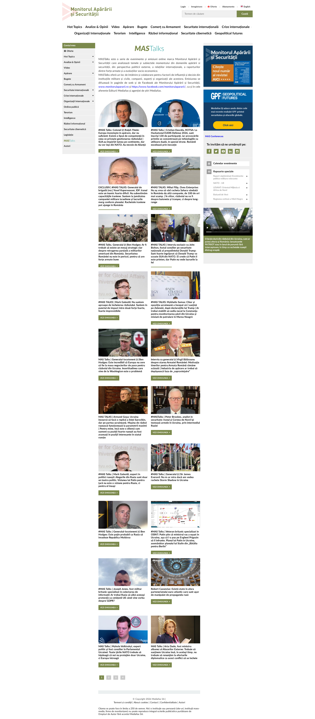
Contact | (154, 702)
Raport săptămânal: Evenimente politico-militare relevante (228, 177)
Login (183, 7)
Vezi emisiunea (108, 152)
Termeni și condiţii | (123, 702)
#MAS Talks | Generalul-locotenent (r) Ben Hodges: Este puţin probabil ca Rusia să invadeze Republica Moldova (121, 534)
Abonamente (228, 7)
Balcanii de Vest (220, 195)
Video (115, 27)
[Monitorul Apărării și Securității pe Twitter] (216, 151)
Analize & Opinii (96, 27)
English (247, 7)
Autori (67, 146)
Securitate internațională (201, 27)
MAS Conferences (214, 136)
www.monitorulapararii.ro (113, 86)
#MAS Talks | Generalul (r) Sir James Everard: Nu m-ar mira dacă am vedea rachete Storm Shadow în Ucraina (172, 477)
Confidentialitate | (169, 702)
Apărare (128, 27)
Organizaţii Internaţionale (92, 33)
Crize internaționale (236, 27)
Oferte (213, 7)
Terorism (120, 33)
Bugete (142, 27)
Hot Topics (74, 27)
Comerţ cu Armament (166, 27)
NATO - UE (218, 183)
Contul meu (69, 45)
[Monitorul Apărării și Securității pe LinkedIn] (230, 151)
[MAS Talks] (78, 140)
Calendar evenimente (225, 163)
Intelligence (137, 33)
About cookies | (141, 702)
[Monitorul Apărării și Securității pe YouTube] (223, 151)
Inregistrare (196, 7)
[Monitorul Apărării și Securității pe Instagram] (237, 151)
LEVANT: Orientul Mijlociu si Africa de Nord (226, 189)
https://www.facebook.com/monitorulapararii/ (159, 86)
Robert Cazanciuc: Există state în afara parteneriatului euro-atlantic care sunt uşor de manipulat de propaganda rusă (175, 592)
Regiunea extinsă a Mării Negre (228, 199)
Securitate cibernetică (196, 33)
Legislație (68, 135)
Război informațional (163, 33)
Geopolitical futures (228, 33)
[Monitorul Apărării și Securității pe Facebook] (209, 151)
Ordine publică (71, 107)
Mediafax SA (158, 699)
